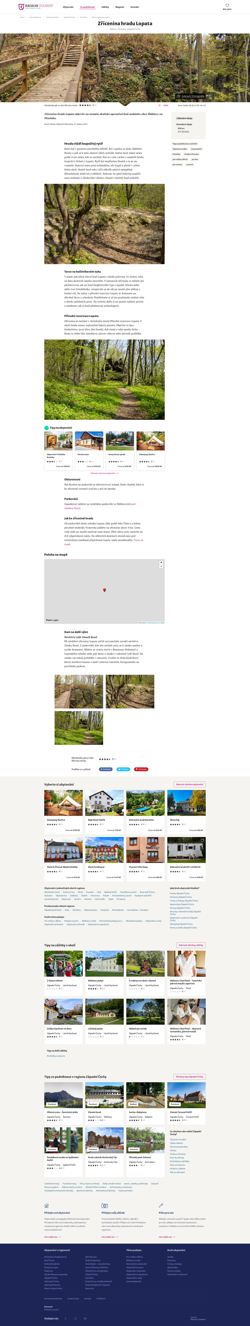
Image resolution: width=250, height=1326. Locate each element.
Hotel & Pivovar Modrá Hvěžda (62, 867)
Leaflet (143, 623)
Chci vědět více (51, 1237)
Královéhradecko (52, 1264)
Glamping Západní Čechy (181, 924)
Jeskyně (154, 1183)
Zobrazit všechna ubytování (103, 473)
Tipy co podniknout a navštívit (185, 144)
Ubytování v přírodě (76, 924)
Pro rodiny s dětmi (52, 921)
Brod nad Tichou (147, 892)
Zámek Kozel (94, 1112)
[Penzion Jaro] (89, 441)
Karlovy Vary (68, 892)
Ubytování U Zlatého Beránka (56, 455)
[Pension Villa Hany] (145, 850)
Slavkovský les (90, 910)
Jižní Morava (90, 1257)
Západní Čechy (69, 17)
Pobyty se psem (71, 921)
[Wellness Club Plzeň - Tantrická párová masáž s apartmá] (186, 964)
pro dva (195, 159)
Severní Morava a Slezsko (96, 1267)
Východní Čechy (51, 1281)
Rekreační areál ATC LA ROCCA (185, 867)
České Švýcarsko (92, 1260)
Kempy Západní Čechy (180, 908)
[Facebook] (65, 1318)
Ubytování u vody (153, 921)
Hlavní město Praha (53, 1288)
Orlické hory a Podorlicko (96, 1271)
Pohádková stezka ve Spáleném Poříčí (63, 1158)
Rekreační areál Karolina (141, 820)
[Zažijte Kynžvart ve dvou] (63, 1012)
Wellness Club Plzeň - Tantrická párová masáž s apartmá (186, 982)
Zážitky (105, 7)
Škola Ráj (174, 820)
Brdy (67, 910)
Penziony (171, 1260)
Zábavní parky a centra (72, 1187)
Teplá (110, 899)
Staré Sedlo (100, 899)
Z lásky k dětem (55, 980)
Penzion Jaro (83, 454)
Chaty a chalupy (174, 1264)
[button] (104, 591)
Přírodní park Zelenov (140, 1157)
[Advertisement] (104, 134)
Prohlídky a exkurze (56, 1056)
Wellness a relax (89, 921)
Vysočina (89, 1278)
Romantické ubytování (136, 1264)
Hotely (170, 1257)
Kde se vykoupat (177, 1172)
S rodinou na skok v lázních (142, 980)
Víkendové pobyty (134, 921)
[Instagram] (75, 1318)
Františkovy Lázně (128, 892)
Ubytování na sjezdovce (98, 924)
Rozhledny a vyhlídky (179, 1161)
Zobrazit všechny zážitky (191, 945)
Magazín (119, 7)
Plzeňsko (83, 17)
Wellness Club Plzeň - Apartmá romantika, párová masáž (185, 1030)
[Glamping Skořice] (151, 441)
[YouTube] (85, 1318)
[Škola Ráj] (186, 803)
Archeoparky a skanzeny (121, 1187)
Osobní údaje (73, 1298)
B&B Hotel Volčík (96, 820)
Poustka (90, 892)
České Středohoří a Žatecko (97, 1285)
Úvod (22, 17)
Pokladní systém (51, 1309)
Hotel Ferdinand (96, 867)
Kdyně (106, 895)
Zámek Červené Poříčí (181, 1112)
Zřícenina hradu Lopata (101, 17)
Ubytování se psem (134, 1267)
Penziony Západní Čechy (181, 897)
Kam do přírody (177, 1157)
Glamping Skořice (147, 454)
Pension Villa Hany (138, 867)
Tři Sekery (121, 899)
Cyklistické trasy (51, 1183)
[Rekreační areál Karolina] (145, 803)
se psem (189, 164)
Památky (176, 154)
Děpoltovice (61, 895)
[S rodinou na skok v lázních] (145, 964)
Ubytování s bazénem (136, 1271)
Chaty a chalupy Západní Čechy (184, 900)
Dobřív (84, 895)
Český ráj (48, 1271)
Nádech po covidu (138, 1028)
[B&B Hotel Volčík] (104, 803)
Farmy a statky (174, 1271)
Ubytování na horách (53, 924)
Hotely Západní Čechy (180, 893)
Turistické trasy (69, 1183)
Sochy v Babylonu (138, 1112)
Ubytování (68, 7)
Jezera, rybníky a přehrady (136, 1183)
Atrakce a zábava (177, 1168)
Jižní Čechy (49, 1260)
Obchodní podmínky (53, 1298)
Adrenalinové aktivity (105, 1190)
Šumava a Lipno (51, 1267)
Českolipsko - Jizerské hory (97, 1264)
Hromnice (95, 895)
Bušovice (48, 895)
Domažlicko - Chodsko (137, 910)
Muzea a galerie (51, 1187)
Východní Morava (52, 1285)
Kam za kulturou (177, 1165)
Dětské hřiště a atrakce (96, 1187)
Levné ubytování (133, 1281)
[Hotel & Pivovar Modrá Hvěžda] (63, 850)
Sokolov (88, 899)
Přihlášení (100, 1298)
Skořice (77, 899)
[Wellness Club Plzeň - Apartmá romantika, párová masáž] (186, 1012)
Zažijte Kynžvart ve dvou (59, 1028)
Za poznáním (196, 149)
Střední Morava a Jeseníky (55, 1274)
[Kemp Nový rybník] (120, 441)
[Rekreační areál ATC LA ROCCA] (186, 850)
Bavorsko (89, 1288)
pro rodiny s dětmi (180, 159)
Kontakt (135, 7)
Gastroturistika (125, 1190)
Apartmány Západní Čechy (182, 904)
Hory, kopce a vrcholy (89, 1183)
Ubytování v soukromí (177, 1274)
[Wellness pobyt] (104, 964)
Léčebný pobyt (95, 1028)
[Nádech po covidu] (145, 1012)
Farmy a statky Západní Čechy (183, 927)
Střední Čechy (91, 1274)
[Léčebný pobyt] (104, 1012)
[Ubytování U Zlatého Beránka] (58, 441)
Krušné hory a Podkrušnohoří (98, 1281)
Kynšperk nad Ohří (143, 895)
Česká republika (52, 17)
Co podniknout (87, 7)
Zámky (173, 1150)
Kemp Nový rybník (116, 454)
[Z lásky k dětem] (63, 964)
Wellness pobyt (95, 980)
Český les (105, 910)
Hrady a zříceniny (191, 154)
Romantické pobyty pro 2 (110, 921)
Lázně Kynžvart (51, 899)
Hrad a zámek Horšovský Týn (102, 1157)
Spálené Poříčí (110, 892)
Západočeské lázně (52, 910)
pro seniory (177, 164)
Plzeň (80, 892)
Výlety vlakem (176, 1143)
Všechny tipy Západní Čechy (189, 1076)
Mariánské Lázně (52, 892)
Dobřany (74, 895)
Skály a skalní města (112, 1183)
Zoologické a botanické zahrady (58, 1190)
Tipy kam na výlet (180, 149)
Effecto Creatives (198, 1318)
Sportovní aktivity (84, 1190)
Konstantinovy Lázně (121, 895)
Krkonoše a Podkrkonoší (55, 1257)
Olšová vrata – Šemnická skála (62, 1112)
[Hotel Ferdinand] (104, 850)
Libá (99, 892)
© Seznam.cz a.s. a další (155, 623)
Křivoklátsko (118, 910)
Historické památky (179, 1147)
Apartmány (172, 1267)
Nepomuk (66, 899)
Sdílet (165, 105)
